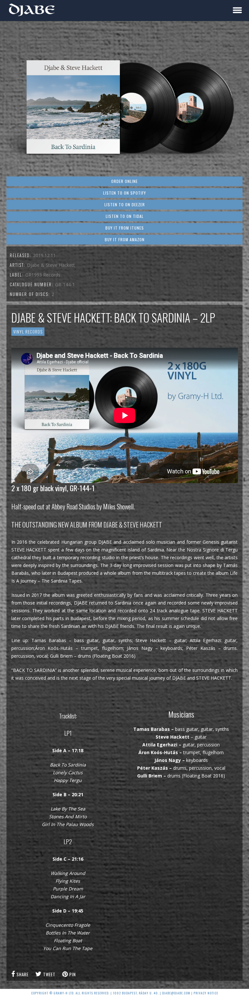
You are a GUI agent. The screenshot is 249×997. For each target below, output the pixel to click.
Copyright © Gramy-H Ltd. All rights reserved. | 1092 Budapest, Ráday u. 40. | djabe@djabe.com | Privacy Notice (124, 993)
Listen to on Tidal (125, 216)
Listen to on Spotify (124, 193)
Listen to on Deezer (124, 204)
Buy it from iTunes (124, 228)
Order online (124, 181)
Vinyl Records (27, 331)
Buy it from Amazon (125, 239)
